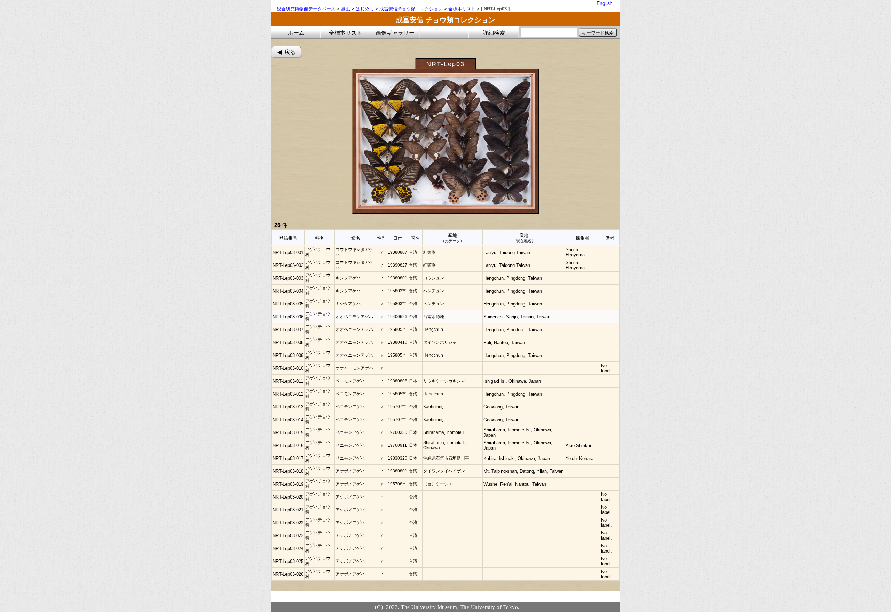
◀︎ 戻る (286, 52)
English (605, 3)
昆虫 (345, 8)
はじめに (365, 8)
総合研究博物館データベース (306, 8)
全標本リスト (461, 8)
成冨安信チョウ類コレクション (411, 8)
